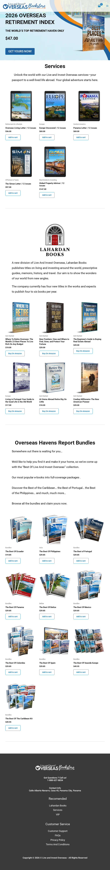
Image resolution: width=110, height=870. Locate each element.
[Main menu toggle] (107, 6)
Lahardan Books (57, 805)
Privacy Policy (57, 840)
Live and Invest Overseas (54, 857)
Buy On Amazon (15, 353)
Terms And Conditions (57, 844)
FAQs (58, 835)
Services (57, 810)
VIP (58, 814)
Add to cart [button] (13, 137)
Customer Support (57, 831)
